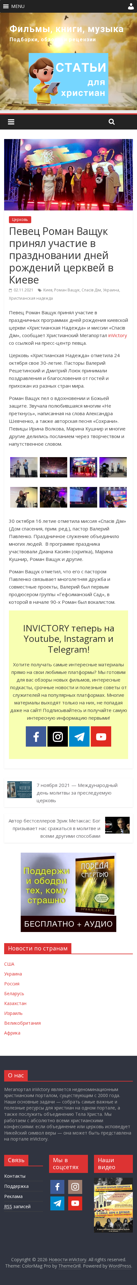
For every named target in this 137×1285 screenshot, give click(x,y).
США (9, 964)
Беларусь (14, 993)
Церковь (20, 219)
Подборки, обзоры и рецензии (53, 40)
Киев (47, 290)
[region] (68, 61)
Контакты (14, 1176)
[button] (18, 6)
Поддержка (16, 1186)
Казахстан (15, 1003)
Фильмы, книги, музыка (67, 28)
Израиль (13, 1013)
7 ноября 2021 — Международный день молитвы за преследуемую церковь (77, 792)
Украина (111, 290)
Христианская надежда (31, 298)
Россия (11, 984)
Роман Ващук (67, 290)
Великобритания (22, 1023)
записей (17, 1206)
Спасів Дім (91, 290)
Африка (12, 1033)
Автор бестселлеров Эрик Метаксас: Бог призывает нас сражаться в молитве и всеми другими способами (54, 828)
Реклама (13, 1196)
